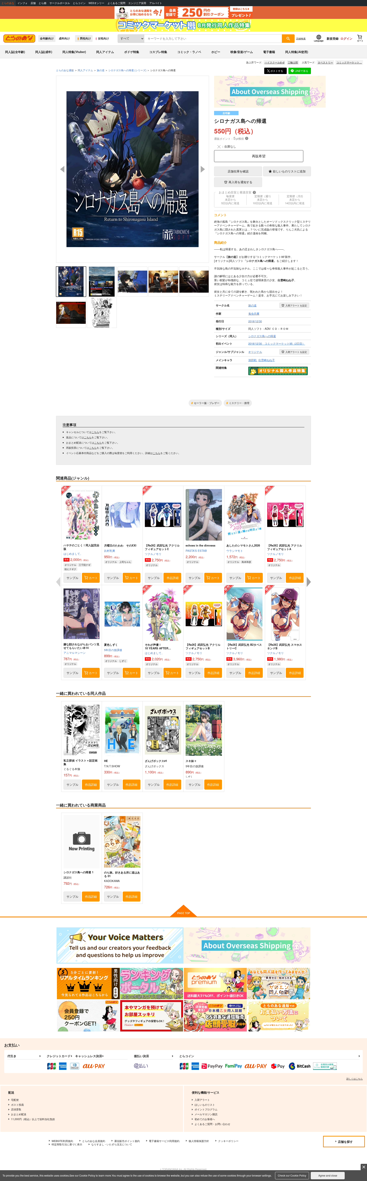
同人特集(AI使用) (296, 52)
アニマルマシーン (75, 653)
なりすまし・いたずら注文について (111, 1144)
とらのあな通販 (65, 70)
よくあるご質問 (116, 3)
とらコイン (79, 3)
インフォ (22, 3)
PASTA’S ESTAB (196, 551)
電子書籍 (269, 52)
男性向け (85, 38)
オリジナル (70, 564)
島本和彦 (246, 561)
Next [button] (203, 169)
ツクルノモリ (153, 554)
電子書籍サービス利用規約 (164, 1141)
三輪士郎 (293, 62)
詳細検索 (301, 38)
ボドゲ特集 (131, 52)
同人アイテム (105, 52)
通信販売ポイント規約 (127, 1141)
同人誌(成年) (43, 52)
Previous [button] (62, 169)
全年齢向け (47, 38)
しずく (122, 660)
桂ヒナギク (70, 569)
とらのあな (7, 3)
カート (93, 578)
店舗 (33, 3)
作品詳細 (173, 578)
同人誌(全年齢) (15, 52)
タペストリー (325, 62)
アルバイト (155, 3)
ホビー (215, 52)
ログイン (346, 38)
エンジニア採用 (137, 3)
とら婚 (42, 3)
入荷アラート (296, 305)
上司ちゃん (125, 561)
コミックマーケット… (349, 62)
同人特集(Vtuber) (74, 52)
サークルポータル (59, 3)
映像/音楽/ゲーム (241, 52)
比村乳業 (109, 551)
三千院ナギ (84, 564)
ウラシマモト (234, 551)
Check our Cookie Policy (292, 1175)
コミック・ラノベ (189, 52)
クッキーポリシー (228, 1141)
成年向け (64, 38)
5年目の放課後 (113, 650)
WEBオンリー (96, 3)
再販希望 (258, 156)
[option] (132, 169)
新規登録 (333, 38)
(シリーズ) (127, 70)
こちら (95, 432)
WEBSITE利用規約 (62, 1141)
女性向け (103, 38)
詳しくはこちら (354, 1078)
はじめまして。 (73, 554)
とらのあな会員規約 (93, 1141)
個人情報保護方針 (199, 1141)
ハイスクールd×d (274, 62)
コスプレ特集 (158, 52)
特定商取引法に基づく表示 (67, 1144)
